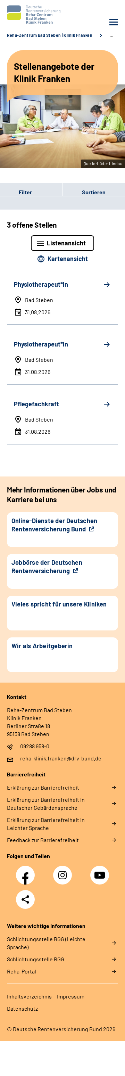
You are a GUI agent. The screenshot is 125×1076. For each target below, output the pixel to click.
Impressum (70, 996)
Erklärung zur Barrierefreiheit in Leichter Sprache (46, 823)
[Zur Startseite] (33, 14)
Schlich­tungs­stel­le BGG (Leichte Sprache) (46, 943)
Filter (16, 192)
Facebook (27, 871)
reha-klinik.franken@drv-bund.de (60, 758)
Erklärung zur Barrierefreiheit (43, 787)
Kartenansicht (68, 258)
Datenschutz (22, 1008)
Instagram (64, 871)
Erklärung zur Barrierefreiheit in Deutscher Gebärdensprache (46, 803)
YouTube (100, 871)
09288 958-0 (34, 746)
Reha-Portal (21, 971)
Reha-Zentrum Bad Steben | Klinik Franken (49, 35)
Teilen (25, 899)
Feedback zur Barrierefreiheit (43, 840)
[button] (31, 192)
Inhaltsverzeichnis (29, 996)
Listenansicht (66, 243)
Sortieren (94, 192)
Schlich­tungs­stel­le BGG (35, 959)
